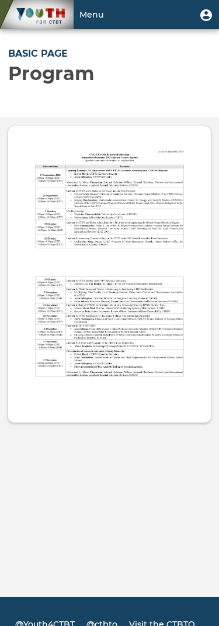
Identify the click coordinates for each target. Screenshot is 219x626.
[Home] (37, 14)
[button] (206, 14)
